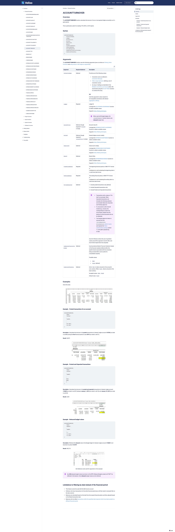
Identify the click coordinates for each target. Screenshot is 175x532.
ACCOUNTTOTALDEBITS (31, 45)
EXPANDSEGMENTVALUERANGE (32, 86)
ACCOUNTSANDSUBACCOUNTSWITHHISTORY (33, 36)
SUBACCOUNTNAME (30, 113)
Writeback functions (29, 125)
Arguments (137, 16)
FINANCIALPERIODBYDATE (31, 95)
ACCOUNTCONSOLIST (30, 26)
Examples (137, 18)
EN (172, 530)
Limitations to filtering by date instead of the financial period (143, 31)
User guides (26, 140)
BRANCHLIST (28, 54)
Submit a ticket (119, 2)
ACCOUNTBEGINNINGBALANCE (32, 14)
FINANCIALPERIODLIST (31, 101)
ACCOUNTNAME (29, 32)
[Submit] (136, 3)
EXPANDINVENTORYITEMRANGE (32, 80)
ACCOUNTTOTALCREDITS (31, 42)
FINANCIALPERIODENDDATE (32, 98)
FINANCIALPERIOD (30, 92)
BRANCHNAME (29, 57)
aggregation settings (94, 100)
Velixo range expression (98, 81)
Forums (113, 2)
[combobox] (143, 2)
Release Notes (26, 131)
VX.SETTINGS (106, 88)
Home (109, 2)
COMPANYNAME (29, 60)
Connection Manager (97, 78)
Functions (25, 8)
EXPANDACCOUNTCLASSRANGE (32, 63)
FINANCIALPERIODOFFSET (31, 104)
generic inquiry (108, 224)
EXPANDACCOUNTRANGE (31, 69)
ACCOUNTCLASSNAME (30, 23)
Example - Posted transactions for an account (144, 21)
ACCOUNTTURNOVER (30, 48)
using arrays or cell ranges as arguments (80, 64)
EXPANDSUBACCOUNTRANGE (32, 89)
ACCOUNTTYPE (29, 51)
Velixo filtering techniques (100, 132)
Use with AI (111, 8)
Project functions (28, 116)
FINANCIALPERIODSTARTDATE (32, 107)
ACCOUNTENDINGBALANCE (31, 29)
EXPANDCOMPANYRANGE (31, 75)
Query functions (28, 119)
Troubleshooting (27, 137)
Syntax (136, 13)
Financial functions (28, 11)
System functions (28, 122)
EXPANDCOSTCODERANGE (31, 78)
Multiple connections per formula (100, 86)
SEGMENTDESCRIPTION (31, 110)
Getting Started (26, 128)
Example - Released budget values (143, 27)
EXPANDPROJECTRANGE (31, 83)
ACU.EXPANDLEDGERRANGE (103, 106)
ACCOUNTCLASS (29, 17)
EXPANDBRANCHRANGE (31, 72)
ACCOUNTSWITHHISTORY (31, 39)
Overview (137, 11)
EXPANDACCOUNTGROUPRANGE (32, 66)
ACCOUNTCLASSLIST (30, 20)
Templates (26, 134)
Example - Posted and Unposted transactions (143, 25)
